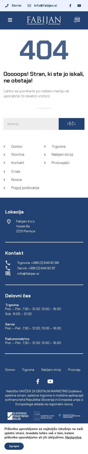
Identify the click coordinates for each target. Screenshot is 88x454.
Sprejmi (14, 446)
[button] (11, 20)
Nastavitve (73, 437)
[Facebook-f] (38, 381)
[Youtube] (50, 381)
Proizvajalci (76, 370)
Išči (71, 123)
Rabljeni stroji (51, 370)
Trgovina (28, 370)
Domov (10, 370)
